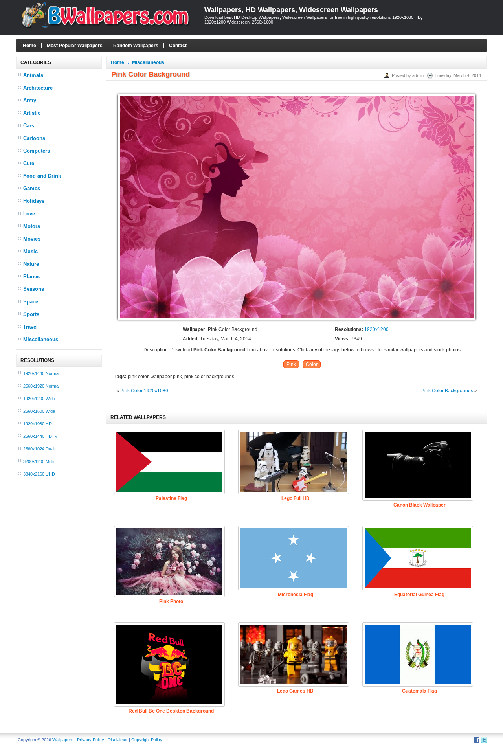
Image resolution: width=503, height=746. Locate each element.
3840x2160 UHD (39, 474)
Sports (31, 314)
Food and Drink (42, 176)
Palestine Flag (171, 498)
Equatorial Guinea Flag (419, 594)
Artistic (31, 113)
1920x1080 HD (37, 423)
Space (30, 302)
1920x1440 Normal (41, 373)
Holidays (33, 201)
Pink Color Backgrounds (447, 390)
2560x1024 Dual (38, 448)
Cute (28, 163)
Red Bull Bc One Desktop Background (171, 711)
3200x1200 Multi (38, 461)
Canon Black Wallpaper (419, 505)
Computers (36, 151)
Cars (28, 126)
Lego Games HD (295, 691)
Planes (31, 276)
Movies (31, 239)
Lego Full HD (295, 498)
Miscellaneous (40, 339)
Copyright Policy (146, 739)
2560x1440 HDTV (40, 436)
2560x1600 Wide (39, 411)
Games (31, 188)
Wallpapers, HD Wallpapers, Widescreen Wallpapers (291, 10)
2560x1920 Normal (41, 386)
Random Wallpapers (135, 45)
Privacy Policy (90, 739)
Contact (178, 45)
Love (29, 214)
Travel (30, 327)
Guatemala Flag (419, 691)
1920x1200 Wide (39, 398)
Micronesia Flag (295, 594)
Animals (33, 75)
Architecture (38, 88)
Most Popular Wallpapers (75, 45)
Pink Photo (171, 601)
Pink (291, 364)
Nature (31, 264)
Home (29, 45)
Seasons (33, 289)
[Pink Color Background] (296, 320)
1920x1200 (376, 329)
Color (312, 364)
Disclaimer (118, 739)
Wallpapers (62, 739)
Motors (31, 226)
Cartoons (34, 138)
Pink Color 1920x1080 (144, 390)
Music (30, 251)
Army (29, 100)
